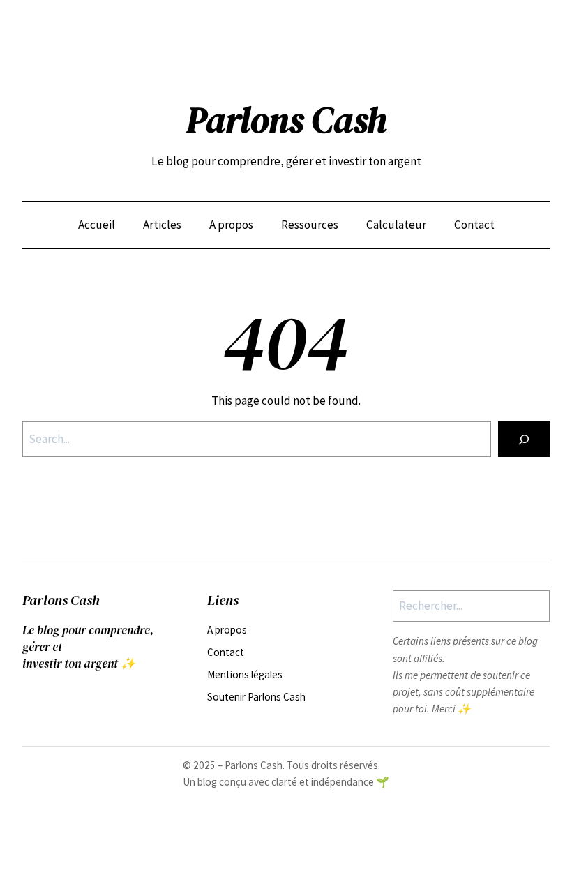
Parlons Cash (286, 120)
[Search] (524, 439)
